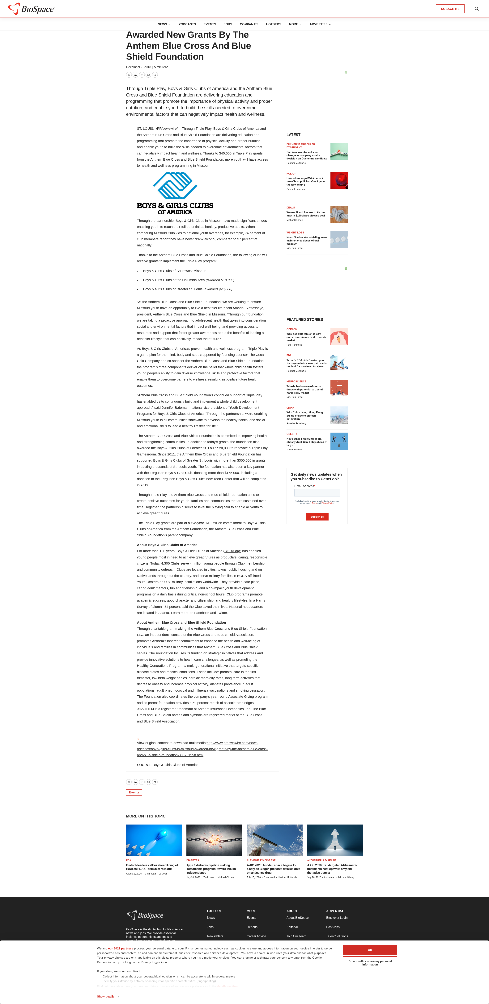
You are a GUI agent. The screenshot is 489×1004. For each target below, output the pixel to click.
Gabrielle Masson (296, 189)
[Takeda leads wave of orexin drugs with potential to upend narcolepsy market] (339, 388)
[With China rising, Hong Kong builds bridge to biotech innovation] (339, 415)
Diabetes (192, 860)
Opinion (292, 329)
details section (227, 986)
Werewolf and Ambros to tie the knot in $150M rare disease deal (306, 214)
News (162, 24)
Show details (105, 996)
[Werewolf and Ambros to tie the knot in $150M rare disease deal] (339, 214)
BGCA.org (232, 551)
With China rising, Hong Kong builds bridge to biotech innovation (305, 415)
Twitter (222, 613)
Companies (249, 24)
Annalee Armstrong (296, 423)
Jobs (228, 24)
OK (370, 950)
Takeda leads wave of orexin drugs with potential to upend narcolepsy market (305, 389)
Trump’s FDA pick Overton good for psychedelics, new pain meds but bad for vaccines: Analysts (307, 363)
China (290, 407)
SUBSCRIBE (450, 8)
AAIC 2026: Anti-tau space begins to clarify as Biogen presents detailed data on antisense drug (273, 869)
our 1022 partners (120, 948)
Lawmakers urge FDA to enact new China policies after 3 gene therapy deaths (306, 181)
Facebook (201, 613)
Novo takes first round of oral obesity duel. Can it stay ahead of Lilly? (307, 442)
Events (210, 24)
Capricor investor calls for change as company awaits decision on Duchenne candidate (307, 155)
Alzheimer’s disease (261, 860)
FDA (289, 355)
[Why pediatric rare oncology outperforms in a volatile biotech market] (339, 336)
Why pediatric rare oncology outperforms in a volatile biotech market (306, 337)
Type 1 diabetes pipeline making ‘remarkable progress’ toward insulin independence (211, 869)
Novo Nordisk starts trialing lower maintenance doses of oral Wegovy (307, 240)
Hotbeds (273, 24)
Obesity (292, 434)
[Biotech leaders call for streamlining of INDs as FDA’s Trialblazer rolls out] (154, 840)
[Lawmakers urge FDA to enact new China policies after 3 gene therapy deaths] (339, 180)
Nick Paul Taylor (295, 248)
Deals (291, 207)
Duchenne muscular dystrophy (301, 146)
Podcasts (187, 24)
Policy (291, 173)
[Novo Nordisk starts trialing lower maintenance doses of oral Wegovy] (339, 239)
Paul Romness (294, 345)
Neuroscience (296, 381)
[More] (169, 24)
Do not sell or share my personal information (370, 963)
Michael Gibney (295, 220)
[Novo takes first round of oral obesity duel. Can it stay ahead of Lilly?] (339, 441)
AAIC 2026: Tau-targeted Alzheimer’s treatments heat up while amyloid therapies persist (332, 869)
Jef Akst (163, 873)
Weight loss (295, 232)
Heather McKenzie (296, 163)
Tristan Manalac (295, 449)
